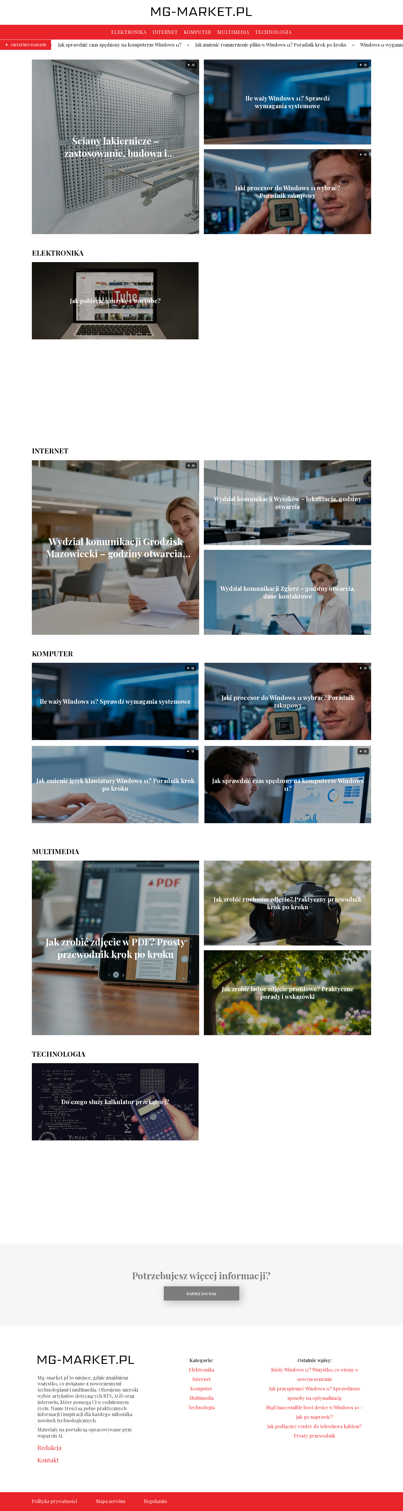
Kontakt (48, 1460)
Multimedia (233, 32)
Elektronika (129, 32)
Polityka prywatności (54, 1501)
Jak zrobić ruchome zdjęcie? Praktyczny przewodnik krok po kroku (287, 903)
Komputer (198, 32)
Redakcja (49, 1447)
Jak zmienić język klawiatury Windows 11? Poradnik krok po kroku (115, 784)
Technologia (273, 32)
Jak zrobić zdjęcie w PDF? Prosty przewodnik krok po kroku (116, 947)
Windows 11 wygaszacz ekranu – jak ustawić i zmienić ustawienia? (332, 45)
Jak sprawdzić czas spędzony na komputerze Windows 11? (288, 784)
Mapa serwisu (110, 1501)
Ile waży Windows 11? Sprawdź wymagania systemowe (287, 102)
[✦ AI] (163, 232)
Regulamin (155, 1501)
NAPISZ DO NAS (201, 1293)
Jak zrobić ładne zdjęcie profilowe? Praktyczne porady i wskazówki (287, 992)
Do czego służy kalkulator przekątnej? (115, 1102)
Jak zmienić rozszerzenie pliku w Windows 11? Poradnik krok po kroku (173, 45)
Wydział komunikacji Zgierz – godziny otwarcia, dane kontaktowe (287, 592)
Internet (165, 32)
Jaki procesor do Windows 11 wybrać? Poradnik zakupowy (287, 191)
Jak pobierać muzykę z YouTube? (115, 301)
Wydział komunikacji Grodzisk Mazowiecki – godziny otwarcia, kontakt (115, 547)
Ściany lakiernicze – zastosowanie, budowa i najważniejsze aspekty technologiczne (115, 147)
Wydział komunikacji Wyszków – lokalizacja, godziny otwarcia (287, 502)
